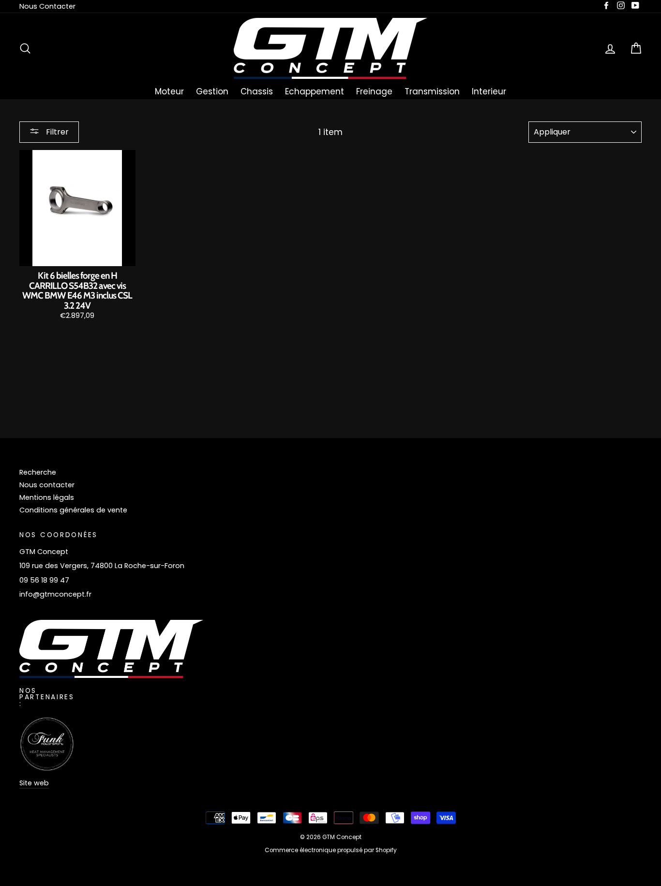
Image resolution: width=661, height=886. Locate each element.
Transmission (432, 91)
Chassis (256, 91)
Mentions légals (46, 497)
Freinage (374, 91)
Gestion (212, 91)
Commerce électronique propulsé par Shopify (331, 850)
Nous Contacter (47, 6)
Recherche (37, 472)
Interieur (489, 91)
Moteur (169, 91)
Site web (34, 783)
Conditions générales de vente (73, 510)
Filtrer (56, 131)
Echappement (314, 91)
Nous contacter (47, 485)
